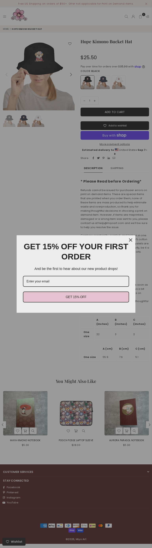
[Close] (130, 240)
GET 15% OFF (76, 297)
